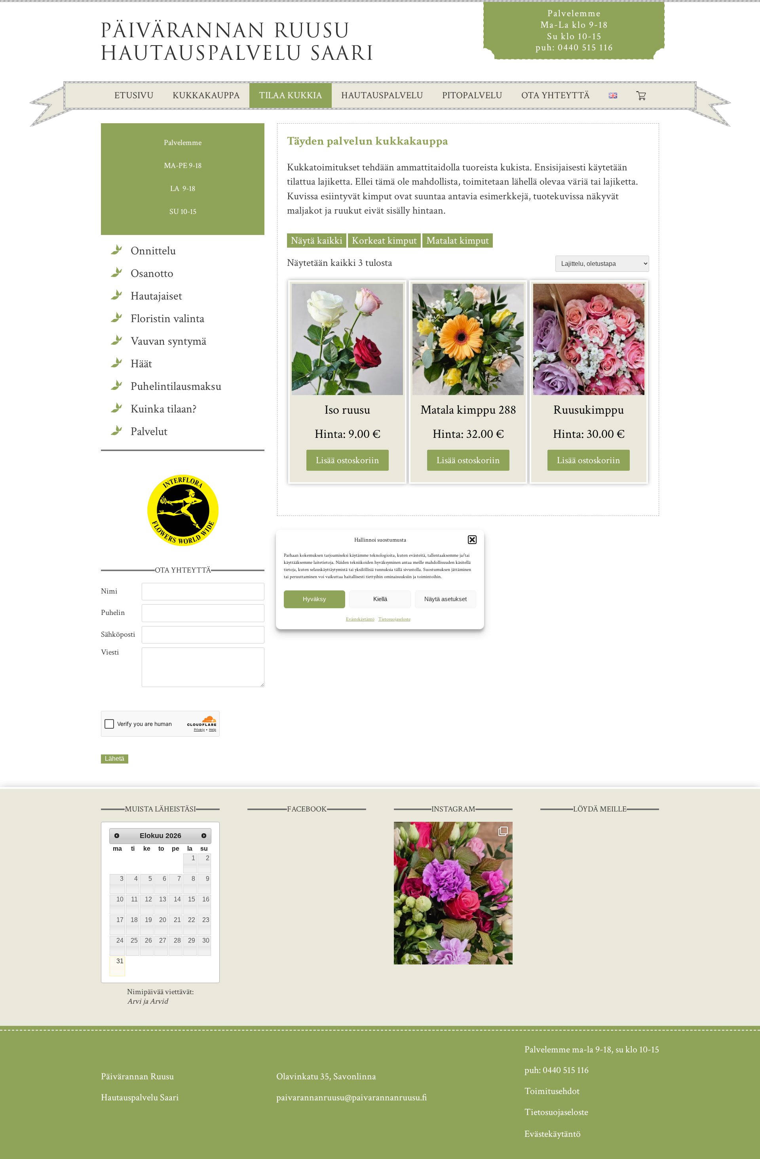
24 (120, 940)
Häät (141, 364)
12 (148, 899)
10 (120, 899)
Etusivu (134, 95)
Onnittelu (153, 251)
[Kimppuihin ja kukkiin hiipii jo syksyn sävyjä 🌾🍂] (453, 893)
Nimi (109, 591)
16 (205, 899)
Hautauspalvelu (382, 95)
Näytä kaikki (316, 240)
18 (134, 920)
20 (162, 920)
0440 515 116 (585, 47)
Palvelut (149, 431)
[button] (472, 540)
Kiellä (380, 599)
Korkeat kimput (384, 240)
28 (177, 940)
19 (148, 920)
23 (205, 920)
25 (134, 940)
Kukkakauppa (206, 95)
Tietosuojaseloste (394, 619)
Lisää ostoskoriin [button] (347, 460)
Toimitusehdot (552, 1091)
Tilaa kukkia (290, 95)
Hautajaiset (156, 296)
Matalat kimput (457, 240)
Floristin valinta (167, 319)
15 (191, 899)
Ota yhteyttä (555, 95)
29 (191, 940)
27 (162, 940)
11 (134, 899)
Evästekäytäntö (360, 619)
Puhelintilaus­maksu (176, 386)
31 (120, 961)
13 (162, 899)
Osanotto (152, 273)
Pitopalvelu (472, 95)
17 (120, 920)
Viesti (110, 652)
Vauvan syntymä (168, 341)
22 (191, 920)
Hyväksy (314, 599)
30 (205, 940)
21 (177, 920)
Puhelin (113, 612)
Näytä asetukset (445, 599)
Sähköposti (118, 634)
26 (148, 940)
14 (177, 899)
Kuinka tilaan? (164, 409)
